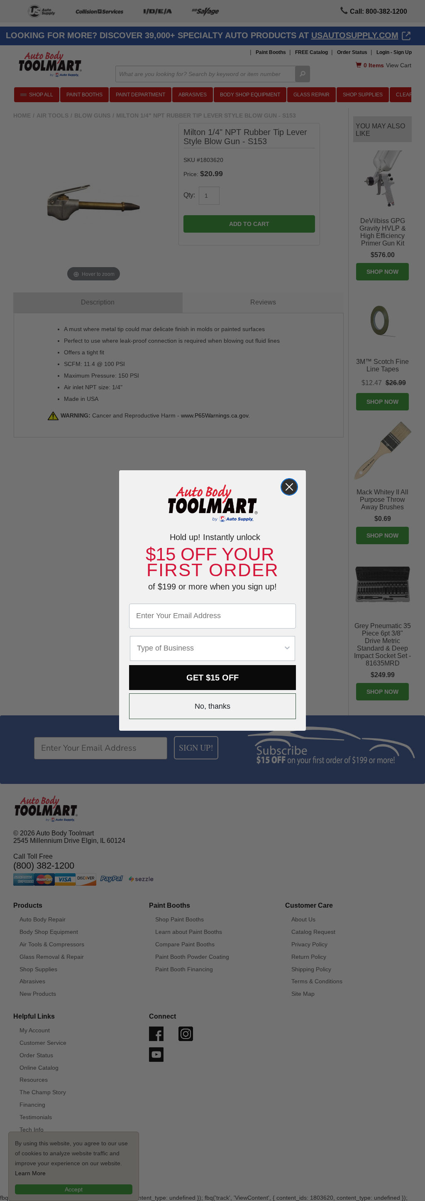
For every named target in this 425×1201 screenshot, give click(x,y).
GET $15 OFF (212, 677)
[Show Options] (287, 648)
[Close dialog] (289, 487)
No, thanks (212, 706)
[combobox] (210, 648)
